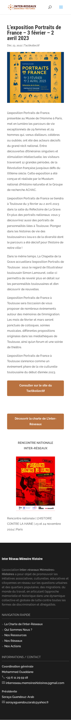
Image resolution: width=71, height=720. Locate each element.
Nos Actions (12, 646)
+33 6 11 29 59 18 (17, 677)
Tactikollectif (32, 45)
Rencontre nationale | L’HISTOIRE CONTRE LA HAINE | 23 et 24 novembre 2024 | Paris (34, 524)
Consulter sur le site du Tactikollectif (35, 388)
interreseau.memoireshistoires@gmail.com (35, 683)
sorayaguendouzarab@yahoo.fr (27, 702)
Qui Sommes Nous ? (18, 629)
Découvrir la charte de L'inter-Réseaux (35, 421)
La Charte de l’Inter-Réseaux (23, 624)
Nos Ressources (15, 635)
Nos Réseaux (13, 640)
